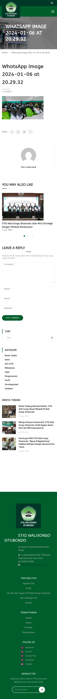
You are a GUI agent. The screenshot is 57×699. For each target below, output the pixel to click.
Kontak (28, 603)
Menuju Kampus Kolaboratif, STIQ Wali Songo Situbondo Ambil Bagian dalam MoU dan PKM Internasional (36, 425)
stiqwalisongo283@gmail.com (35, 565)
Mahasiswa (10, 368)
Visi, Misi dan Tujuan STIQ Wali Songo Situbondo (28, 593)
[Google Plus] (18, 132)
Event (7, 360)
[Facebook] (12, 132)
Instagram (29, 660)
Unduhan (9, 388)
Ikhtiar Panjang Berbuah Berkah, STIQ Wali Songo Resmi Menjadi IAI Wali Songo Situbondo (35, 409)
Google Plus (30, 656)
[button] (24, 236)
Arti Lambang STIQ (28, 598)
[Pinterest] (30, 132)
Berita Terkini (11, 355)
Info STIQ (9, 364)
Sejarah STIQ (28, 583)
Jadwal (28, 618)
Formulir (28, 627)
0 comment (7, 92)
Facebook (29, 647)
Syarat (29, 623)
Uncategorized (11, 384)
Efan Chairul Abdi (28, 167)
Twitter (28, 652)
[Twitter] (24, 132)
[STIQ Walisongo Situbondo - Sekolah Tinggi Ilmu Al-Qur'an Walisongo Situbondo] (11, 9)
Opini (7, 372)
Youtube (28, 664)
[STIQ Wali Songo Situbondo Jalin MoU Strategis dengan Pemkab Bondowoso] (23, 206)
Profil (7, 380)
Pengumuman (11, 376)
